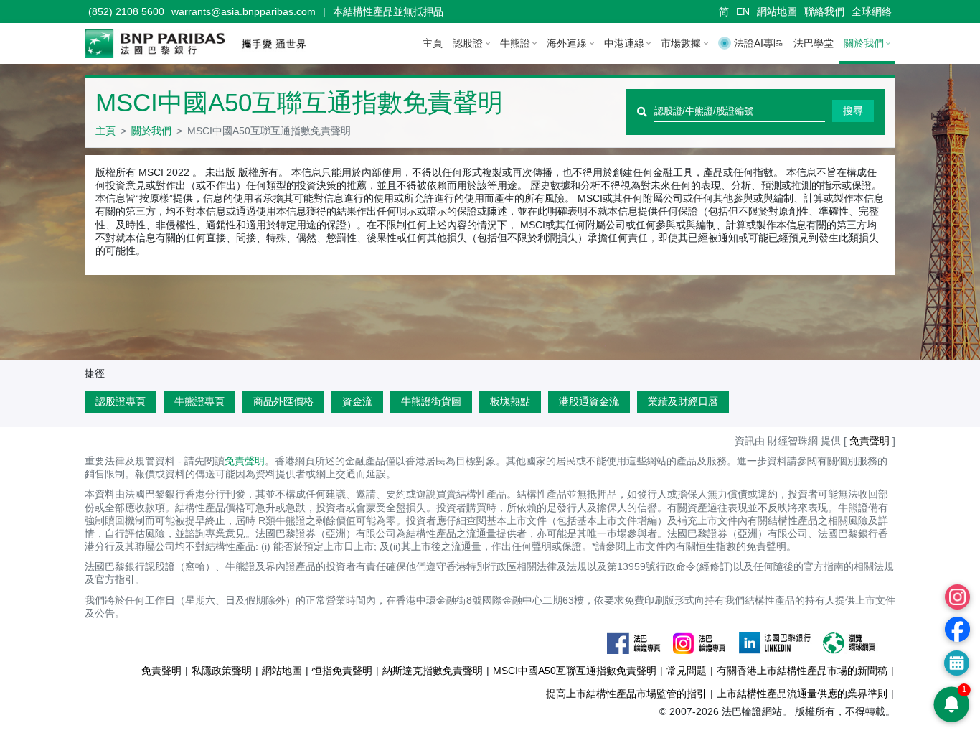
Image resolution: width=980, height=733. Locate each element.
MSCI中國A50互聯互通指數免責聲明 (574, 670)
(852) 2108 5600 (126, 11)
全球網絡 (872, 11)
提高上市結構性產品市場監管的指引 (626, 693)
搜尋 (853, 110)
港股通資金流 (589, 401)
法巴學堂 (813, 43)
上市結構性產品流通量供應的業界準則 (802, 693)
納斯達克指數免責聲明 (432, 670)
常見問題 (686, 670)
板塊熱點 (510, 401)
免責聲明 (245, 461)
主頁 (433, 43)
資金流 (357, 401)
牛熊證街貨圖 (431, 401)
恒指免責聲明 (342, 670)
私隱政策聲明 (222, 670)
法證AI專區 (758, 43)
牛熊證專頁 (199, 401)
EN (743, 11)
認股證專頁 (120, 401)
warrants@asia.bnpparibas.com (243, 11)
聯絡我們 (824, 11)
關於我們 (151, 130)
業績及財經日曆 (683, 401)
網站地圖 (777, 11)
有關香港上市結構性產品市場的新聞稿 (802, 670)
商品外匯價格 (283, 401)
